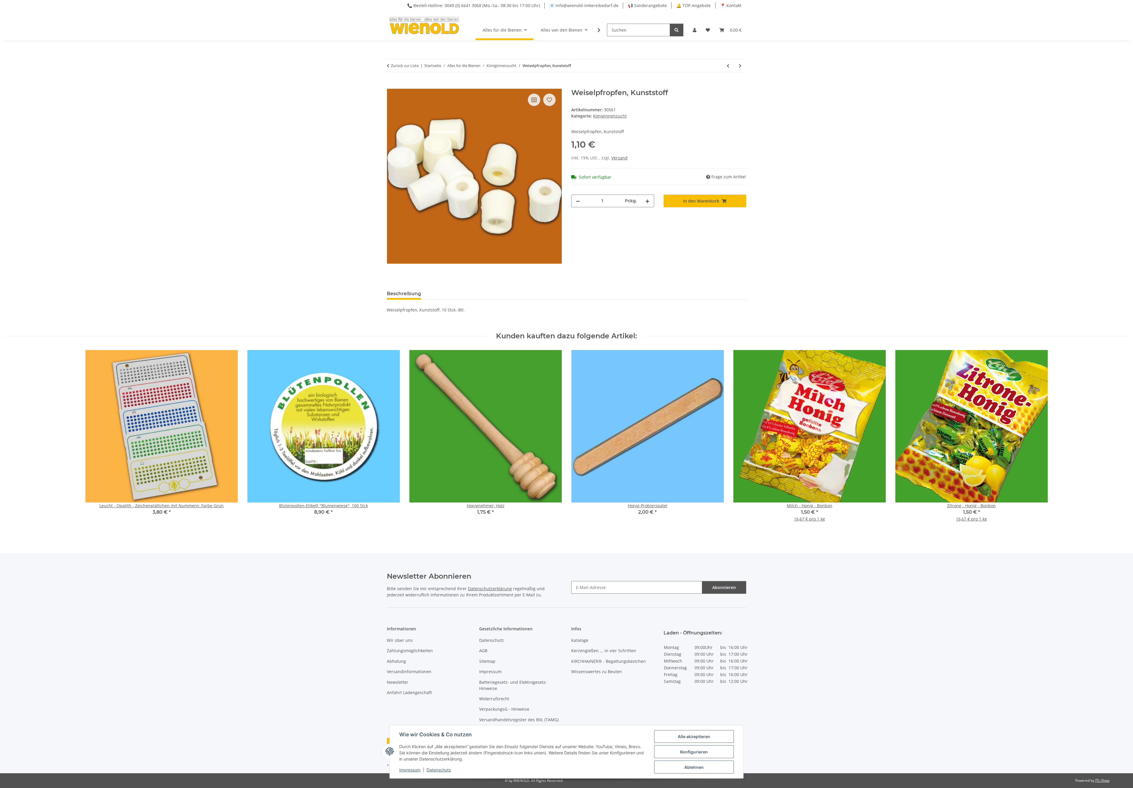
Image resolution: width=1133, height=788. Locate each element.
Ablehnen (694, 767)
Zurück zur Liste (405, 65)
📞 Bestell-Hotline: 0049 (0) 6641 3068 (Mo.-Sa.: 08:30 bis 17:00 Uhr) (473, 5)
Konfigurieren (694, 751)
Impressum (409, 769)
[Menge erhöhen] (647, 201)
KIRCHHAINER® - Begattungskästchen (608, 661)
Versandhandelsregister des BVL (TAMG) (519, 719)
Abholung (396, 661)
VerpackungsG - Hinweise (504, 709)
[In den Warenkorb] (391, 85)
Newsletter (397, 682)
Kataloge (579, 640)
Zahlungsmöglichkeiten (410, 650)
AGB (483, 650)
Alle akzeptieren (694, 736)
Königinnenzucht (610, 116)
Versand (619, 158)
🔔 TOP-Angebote (693, 5)
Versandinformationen (409, 671)
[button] (694, 30)
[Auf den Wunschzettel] (549, 99)
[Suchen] (676, 30)
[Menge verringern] (578, 201)
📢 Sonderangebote (647, 5)
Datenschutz (439, 769)
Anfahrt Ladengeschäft (409, 692)
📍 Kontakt (730, 5)
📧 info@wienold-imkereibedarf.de (583, 5)
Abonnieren (724, 587)
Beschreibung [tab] (404, 293)
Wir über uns (400, 640)
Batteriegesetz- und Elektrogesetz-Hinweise (513, 685)
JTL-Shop (1102, 780)
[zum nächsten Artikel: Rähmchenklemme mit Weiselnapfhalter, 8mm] (740, 65)
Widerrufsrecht (494, 698)
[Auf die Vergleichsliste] (534, 99)
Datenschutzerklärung (490, 588)
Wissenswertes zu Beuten (596, 671)
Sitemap (487, 661)
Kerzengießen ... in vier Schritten (603, 650)
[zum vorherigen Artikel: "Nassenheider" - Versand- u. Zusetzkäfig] (728, 65)
